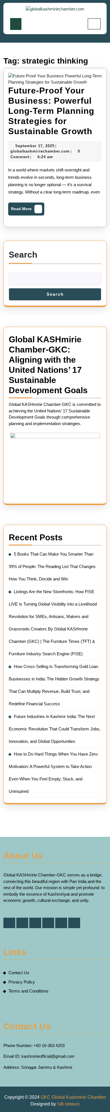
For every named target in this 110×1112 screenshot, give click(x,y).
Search (23, 254)
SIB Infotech (68, 1104)
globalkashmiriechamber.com (40, 151)
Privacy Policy (21, 982)
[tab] (15, 24)
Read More (26, 210)
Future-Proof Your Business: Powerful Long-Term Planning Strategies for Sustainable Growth (51, 111)
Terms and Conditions (28, 991)
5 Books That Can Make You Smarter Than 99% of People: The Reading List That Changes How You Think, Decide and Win (52, 566)
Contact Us (18, 972)
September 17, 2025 (34, 146)
